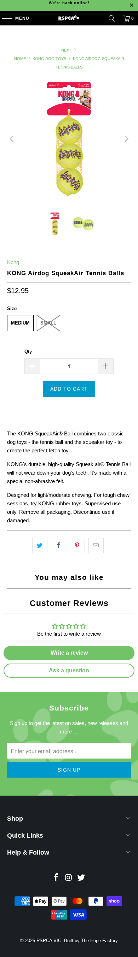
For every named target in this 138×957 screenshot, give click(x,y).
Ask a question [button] (69, 670)
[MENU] (3, 18)
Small (48, 323)
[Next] (125, 139)
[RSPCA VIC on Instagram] (68, 878)
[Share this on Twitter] (39, 545)
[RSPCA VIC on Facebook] (56, 878)
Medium (20, 323)
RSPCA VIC (48, 940)
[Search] (112, 18)
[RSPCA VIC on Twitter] (81, 878)
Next (67, 50)
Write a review (69, 653)
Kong (13, 262)
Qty (28, 351)
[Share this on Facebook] (58, 545)
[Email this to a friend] (96, 545)
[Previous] (12, 139)
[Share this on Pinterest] (77, 545)
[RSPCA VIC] (69, 18)
